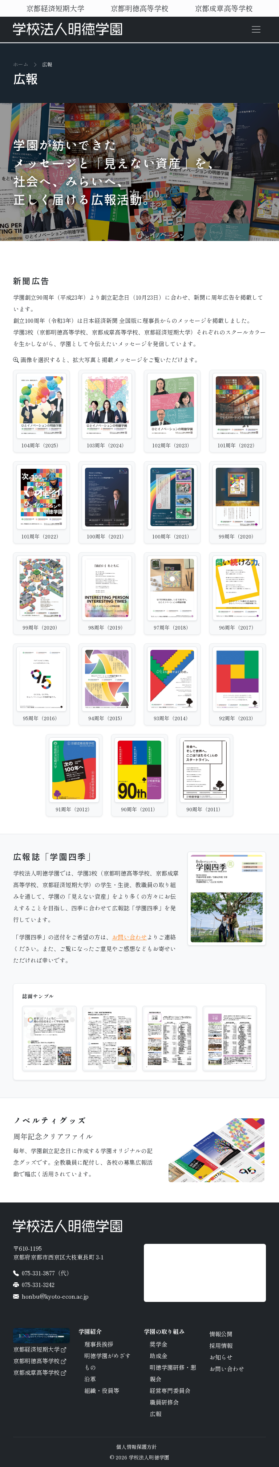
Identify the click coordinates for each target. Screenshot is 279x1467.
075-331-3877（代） (47, 1273)
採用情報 (220, 1345)
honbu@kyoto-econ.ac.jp (55, 1296)
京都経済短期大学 (55, 8)
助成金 (158, 1355)
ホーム (20, 64)
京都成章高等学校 (224, 8)
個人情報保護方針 (136, 1446)
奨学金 (158, 1344)
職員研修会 (164, 1402)
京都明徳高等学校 (139, 8)
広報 (155, 1413)
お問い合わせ (129, 937)
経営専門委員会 (170, 1390)
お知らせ (220, 1357)
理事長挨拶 (98, 1344)
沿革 (90, 1378)
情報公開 (220, 1333)
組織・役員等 (101, 1390)
